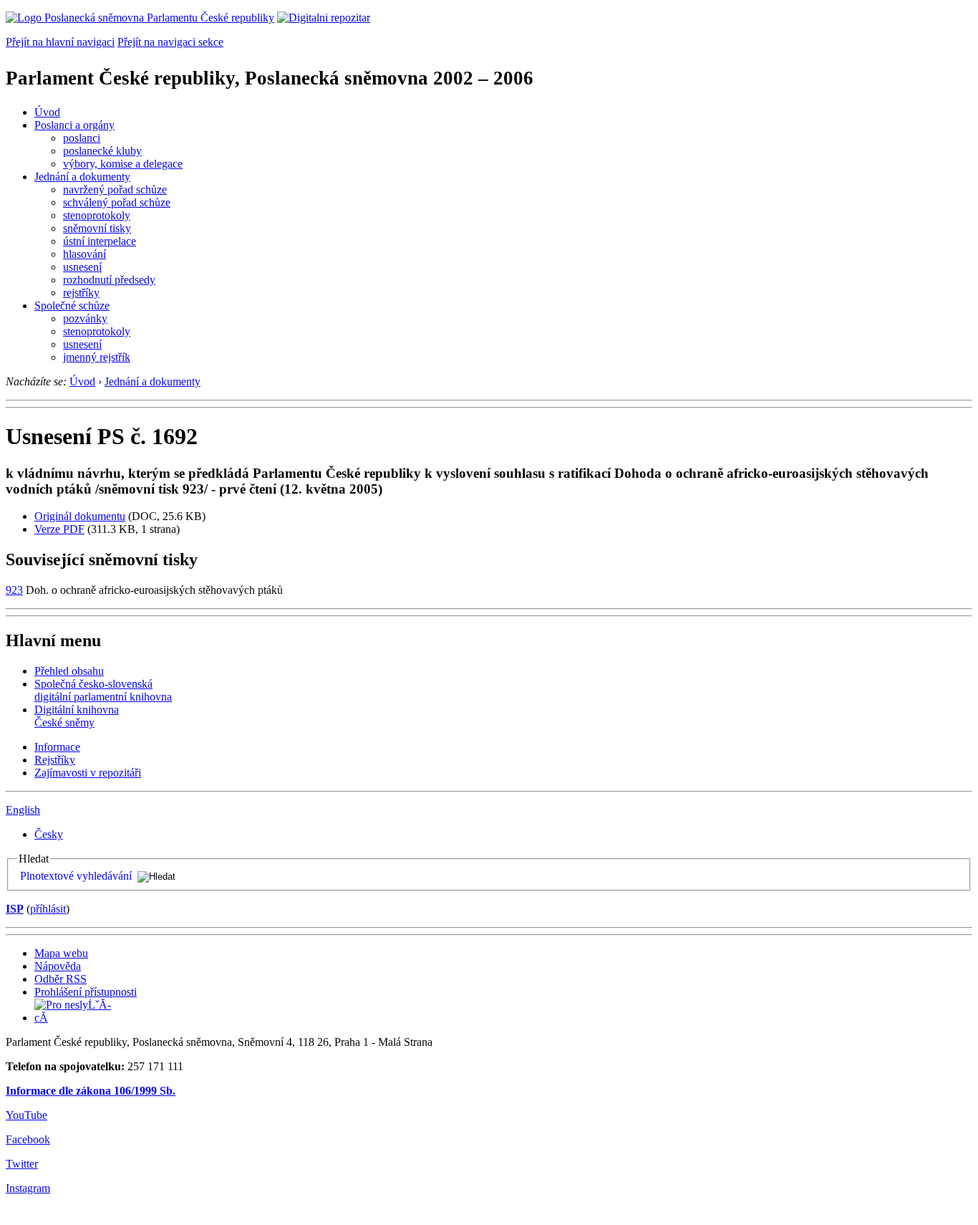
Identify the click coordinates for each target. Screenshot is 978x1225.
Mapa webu (61, 953)
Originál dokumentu (79, 516)
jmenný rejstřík (96, 357)
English (23, 810)
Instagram (28, 1188)
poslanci (81, 138)
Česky (48, 834)
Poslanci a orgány (74, 125)
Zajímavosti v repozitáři (87, 773)
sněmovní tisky (97, 228)
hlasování (84, 254)
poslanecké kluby (102, 151)
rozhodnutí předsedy (109, 280)
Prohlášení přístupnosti (85, 992)
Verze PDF (59, 529)
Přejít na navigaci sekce (170, 42)
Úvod (47, 112)
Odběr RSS (60, 979)
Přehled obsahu (69, 671)
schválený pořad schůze (116, 202)
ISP (15, 909)
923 (14, 590)
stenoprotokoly (96, 215)
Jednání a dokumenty (82, 176)
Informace (57, 747)
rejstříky (81, 293)
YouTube (26, 1115)
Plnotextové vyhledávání (76, 876)
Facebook (28, 1139)
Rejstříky (54, 760)
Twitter (22, 1164)
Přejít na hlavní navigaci (60, 42)
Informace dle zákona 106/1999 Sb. (90, 1091)
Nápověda (57, 966)
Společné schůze (72, 305)
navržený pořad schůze (115, 189)
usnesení (82, 267)
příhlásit (48, 909)
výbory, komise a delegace (123, 164)
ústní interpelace (99, 241)
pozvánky (85, 318)
